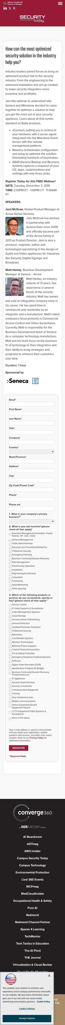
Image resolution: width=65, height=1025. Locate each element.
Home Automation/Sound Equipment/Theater (24, 706)
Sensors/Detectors (21, 623)
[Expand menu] (60, 4)
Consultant (17, 577)
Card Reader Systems (22, 638)
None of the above (21, 718)
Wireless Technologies (22, 642)
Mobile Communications (24, 701)
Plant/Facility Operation (23, 566)
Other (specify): (19, 588)
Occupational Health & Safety (32, 901)
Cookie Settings (27, 1008)
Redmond (32, 915)
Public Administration (22, 543)
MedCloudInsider (32, 894)
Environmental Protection (32, 872)
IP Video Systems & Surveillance (27, 608)
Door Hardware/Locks (22, 697)
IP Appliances (18, 678)
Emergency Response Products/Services (31, 657)
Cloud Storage (19, 616)
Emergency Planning (22, 555)
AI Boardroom (32, 837)
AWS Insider (32, 851)
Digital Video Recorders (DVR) (26, 665)
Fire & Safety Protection (23, 653)
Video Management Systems (26, 612)
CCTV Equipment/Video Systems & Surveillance (29, 712)
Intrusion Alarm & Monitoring (26, 619)
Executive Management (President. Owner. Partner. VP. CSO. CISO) (32, 535)
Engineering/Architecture (24, 573)
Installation (17, 570)
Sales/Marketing (20, 585)
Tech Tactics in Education (32, 943)
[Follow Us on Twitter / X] (10, 9)
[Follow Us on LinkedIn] (5, 9)
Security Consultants (22, 686)
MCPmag (32, 886)
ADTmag (32, 844)
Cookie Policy (43, 1001)
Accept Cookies (27, 1018)
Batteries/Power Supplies (24, 646)
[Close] (49, 975)
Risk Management (21, 562)
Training (16, 693)
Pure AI (32, 908)
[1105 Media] (32, 827)
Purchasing (17, 581)
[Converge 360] (32, 813)
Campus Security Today (32, 858)
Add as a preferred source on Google (15, 3)
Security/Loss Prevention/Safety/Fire (29, 547)
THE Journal (32, 957)
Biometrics (17, 634)
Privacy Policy (36, 738)
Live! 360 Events (33, 879)
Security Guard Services (23, 682)
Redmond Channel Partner (32, 922)
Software (16, 661)
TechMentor (32, 936)
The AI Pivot (32, 951)
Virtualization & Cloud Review (32, 965)
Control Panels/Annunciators (26, 649)
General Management (22, 540)
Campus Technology (32, 865)
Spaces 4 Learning (32, 929)
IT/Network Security (21, 551)
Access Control (19, 604)
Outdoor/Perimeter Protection (26, 627)
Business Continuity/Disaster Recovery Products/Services (30, 673)
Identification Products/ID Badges (28, 668)
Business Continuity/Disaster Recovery (30, 558)
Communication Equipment (25, 690)
